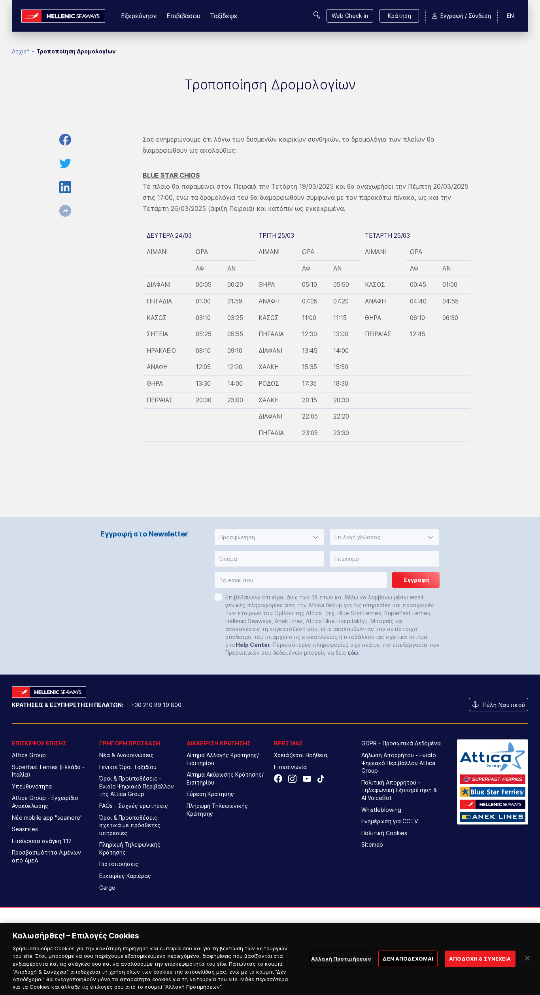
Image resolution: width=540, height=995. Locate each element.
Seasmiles (25, 829)
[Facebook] (278, 779)
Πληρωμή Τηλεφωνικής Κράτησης (129, 848)
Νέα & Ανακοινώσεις (126, 755)
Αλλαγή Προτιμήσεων (341, 958)
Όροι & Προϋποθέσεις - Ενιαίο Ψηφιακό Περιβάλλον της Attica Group (136, 786)
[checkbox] (218, 597)
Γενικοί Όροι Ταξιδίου (128, 767)
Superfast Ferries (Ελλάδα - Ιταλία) (48, 771)
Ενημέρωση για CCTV (389, 821)
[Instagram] (292, 779)
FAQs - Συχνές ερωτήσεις (133, 805)
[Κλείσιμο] (527, 958)
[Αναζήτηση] (316, 15)
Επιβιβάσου (183, 16)
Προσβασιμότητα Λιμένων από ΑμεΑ (46, 856)
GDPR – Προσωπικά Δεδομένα (401, 743)
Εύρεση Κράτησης (210, 793)
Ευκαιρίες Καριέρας (125, 875)
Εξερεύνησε (139, 16)
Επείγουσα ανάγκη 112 (42, 841)
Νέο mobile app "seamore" (47, 817)
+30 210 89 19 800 (156, 704)
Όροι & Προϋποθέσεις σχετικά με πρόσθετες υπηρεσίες (129, 825)
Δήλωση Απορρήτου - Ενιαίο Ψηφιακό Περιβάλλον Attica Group (398, 763)
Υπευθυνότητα (32, 786)
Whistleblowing (381, 809)
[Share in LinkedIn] (65, 187)
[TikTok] (321, 779)
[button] (269, 537)
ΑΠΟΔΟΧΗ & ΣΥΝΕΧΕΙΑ (480, 958)
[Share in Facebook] (65, 140)
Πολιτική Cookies (384, 833)
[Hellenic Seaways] (63, 16)
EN (510, 15)
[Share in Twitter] (65, 163)
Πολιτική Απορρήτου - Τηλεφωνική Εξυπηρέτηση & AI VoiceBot (399, 790)
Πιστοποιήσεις (118, 863)
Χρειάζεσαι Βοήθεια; (301, 755)
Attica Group (29, 755)
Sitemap (372, 844)
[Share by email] (65, 211)
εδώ (353, 652)
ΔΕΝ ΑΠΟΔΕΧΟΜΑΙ (408, 958)
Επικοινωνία (290, 767)
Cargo (107, 887)
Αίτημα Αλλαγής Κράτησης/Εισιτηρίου (223, 759)
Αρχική (21, 51)
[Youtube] (306, 779)
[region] (270, 959)
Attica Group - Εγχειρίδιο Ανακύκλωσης (45, 801)
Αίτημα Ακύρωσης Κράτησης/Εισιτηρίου (225, 778)
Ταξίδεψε (224, 16)
